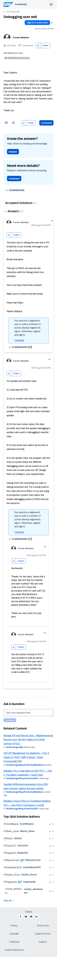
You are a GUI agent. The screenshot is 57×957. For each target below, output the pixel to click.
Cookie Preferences (14, 950)
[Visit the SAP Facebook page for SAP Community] (20, 916)
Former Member (21, 37)
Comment (46, 123)
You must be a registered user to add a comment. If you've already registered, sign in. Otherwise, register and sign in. (27, 327)
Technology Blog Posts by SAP (22, 778)
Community (21, 4)
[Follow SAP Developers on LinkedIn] (36, 916)
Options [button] (51, 23)
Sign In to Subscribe (37, 22)
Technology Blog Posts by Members (24, 765)
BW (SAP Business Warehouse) (17, 58)
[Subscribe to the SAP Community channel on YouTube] (31, 916)
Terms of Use (43, 925)
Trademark (14, 942)
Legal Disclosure (43, 933)
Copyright (14, 933)
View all (7, 900)
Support (43, 942)
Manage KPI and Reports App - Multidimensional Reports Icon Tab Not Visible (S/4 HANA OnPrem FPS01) (28, 739)
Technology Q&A (13, 12)
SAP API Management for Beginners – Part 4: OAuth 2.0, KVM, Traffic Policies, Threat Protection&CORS (26, 757)
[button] (38, 45)
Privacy (14, 925)
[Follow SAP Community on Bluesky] (26, 916)
